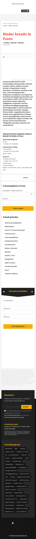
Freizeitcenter (16, 461)
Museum (8, 483)
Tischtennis (20, 505)
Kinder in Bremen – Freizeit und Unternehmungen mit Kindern (16, 371)
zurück (25, 178)
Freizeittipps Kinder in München (10, 382)
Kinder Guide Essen (12, 23)
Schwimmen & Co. (11, 499)
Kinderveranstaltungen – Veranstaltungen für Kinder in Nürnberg (16, 382)
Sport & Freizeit (22, 502)
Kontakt (23, 426)
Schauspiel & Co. (22, 496)
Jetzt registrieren (18, 326)
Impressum (7, 426)
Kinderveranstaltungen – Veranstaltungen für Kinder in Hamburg (17, 377)
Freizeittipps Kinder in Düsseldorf (9, 375)
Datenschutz (16, 426)
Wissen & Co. (9, 512)
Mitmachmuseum (11, 480)
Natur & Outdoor (11, 490)
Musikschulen (9, 486)
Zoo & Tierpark (21, 512)
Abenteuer (8, 449)
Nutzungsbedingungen (12, 415)
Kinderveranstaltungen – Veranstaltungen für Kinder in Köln (14, 380)
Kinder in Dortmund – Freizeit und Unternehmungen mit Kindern (17, 374)
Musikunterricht (22, 486)
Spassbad (23, 499)
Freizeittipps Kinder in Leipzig (27, 380)
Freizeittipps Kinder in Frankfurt (13, 376)
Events (7, 458)
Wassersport (9, 508)
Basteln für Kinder (23, 452)
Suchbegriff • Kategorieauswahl (12, 190)
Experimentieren (17, 458)
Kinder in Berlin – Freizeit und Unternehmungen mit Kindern (16, 370)
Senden (26, 407)
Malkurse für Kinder (23, 477)
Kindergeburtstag (11, 474)
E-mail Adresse (8, 300)
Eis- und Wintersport (12, 455)
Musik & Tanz (18, 483)
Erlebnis (23, 455)
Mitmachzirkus (25, 480)
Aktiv (16, 449)
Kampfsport (23, 467)
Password (6, 317)
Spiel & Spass (9, 502)
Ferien (27, 458)
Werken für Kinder (22, 508)
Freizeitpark (9, 464)
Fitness (7, 461)
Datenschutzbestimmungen (14, 417)
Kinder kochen (24, 474)
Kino (6, 477)
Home (4, 23)
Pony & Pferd (9, 496)
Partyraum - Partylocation (14, 493)
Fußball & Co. (19, 464)
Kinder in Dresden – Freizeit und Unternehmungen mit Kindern (17, 372)
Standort (5, 199)
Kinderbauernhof (11, 471)
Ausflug (22, 449)
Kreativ (12, 477)
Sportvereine (9, 505)
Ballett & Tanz (9, 452)
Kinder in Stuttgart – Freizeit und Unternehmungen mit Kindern (17, 384)
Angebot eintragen (9, 429)
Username (7, 308)
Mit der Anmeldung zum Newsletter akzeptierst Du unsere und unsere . (17, 414)
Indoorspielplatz (10, 467)
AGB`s (28, 426)
